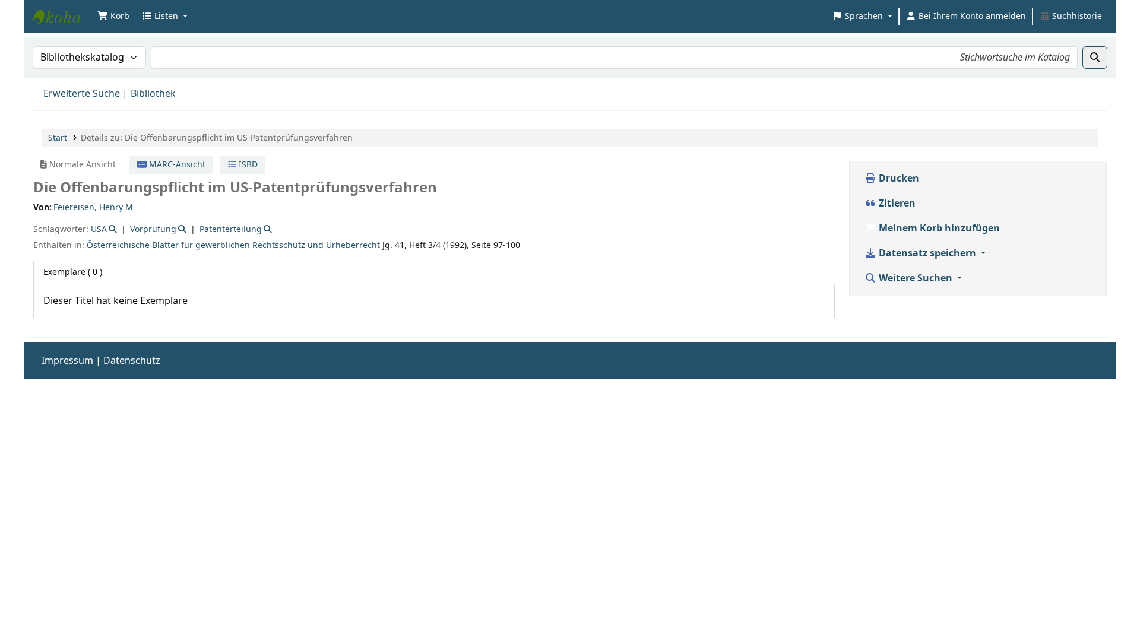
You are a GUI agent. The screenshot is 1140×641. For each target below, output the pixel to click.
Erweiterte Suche (81, 94)
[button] (113, 16)
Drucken (897, 179)
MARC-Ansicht (176, 164)
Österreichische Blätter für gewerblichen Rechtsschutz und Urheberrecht (233, 245)
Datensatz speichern (927, 253)
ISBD (247, 164)
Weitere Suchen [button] (915, 278)
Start (57, 138)
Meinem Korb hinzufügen (938, 228)
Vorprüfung (153, 229)
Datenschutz (131, 361)
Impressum (67, 361)
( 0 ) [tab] (72, 272)
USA (99, 229)
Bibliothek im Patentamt (63, 16)
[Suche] (1094, 57)
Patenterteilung (231, 229)
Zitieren (896, 203)
